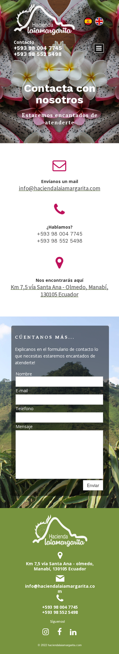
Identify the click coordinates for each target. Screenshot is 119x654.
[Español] (88, 21)
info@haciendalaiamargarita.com (60, 588)
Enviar (93, 485)
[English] (99, 21)
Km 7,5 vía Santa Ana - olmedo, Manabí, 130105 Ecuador (60, 566)
